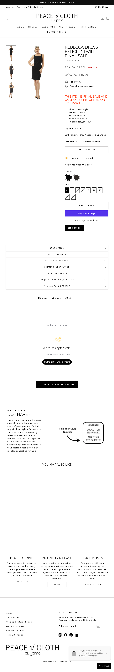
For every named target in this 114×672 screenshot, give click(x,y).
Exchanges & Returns (57, 286)
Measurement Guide (57, 261)
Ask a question (86, 149)
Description (57, 248)
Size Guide (74, 228)
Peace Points (57, 32)
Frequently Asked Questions (57, 280)
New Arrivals (38, 26)
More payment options (87, 220)
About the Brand (57, 273)
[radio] (68, 177)
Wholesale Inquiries (15, 630)
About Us (10, 7)
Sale (72, 26)
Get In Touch (57, 585)
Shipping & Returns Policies (19, 622)
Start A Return (12, 617)
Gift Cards (88, 26)
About (21, 26)
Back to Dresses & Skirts (59, 384)
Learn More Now (92, 585)
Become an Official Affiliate (30, 7)
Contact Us (21, 582)
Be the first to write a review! (57, 362)
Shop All (57, 26)
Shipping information (57, 267)
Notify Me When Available (78, 164)
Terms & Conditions (15, 635)
